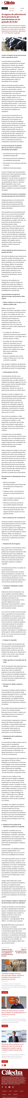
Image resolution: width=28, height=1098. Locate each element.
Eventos (3, 970)
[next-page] (5, 1065)
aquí (23, 368)
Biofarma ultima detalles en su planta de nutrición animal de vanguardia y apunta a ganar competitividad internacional (13, 1047)
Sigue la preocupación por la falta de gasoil (20, 951)
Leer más (5, 992)
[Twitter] (6, 1087)
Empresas (4, 1041)
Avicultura (4, 1008)
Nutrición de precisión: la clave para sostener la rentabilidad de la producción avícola (14, 1012)
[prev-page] (3, 1065)
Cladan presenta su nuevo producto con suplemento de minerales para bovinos (7, 953)
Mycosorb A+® (6, 925)
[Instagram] (13, 1087)
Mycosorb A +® (17, 919)
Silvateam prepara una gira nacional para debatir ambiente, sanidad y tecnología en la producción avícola (13, 976)
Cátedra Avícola (11, 9)
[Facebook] (2, 1087)
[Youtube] (9, 1087)
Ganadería (4, 8)
